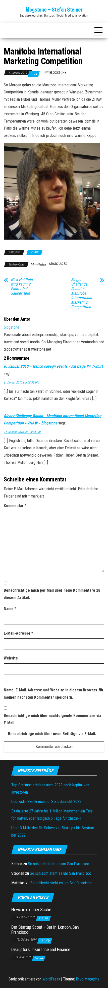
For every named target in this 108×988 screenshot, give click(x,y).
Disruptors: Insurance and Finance (40, 949)
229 (41, 918)
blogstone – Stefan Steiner (54, 10)
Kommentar (15, 505)
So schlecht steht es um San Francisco (58, 863)
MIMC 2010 (58, 263)
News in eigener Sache (31, 909)
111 (42, 940)
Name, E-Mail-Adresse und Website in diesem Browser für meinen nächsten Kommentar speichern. (53, 694)
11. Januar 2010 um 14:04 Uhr (22, 432)
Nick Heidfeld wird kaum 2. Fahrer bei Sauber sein (22, 287)
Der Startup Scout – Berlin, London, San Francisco (45, 929)
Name (10, 608)
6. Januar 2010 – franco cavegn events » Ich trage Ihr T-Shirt (53, 366)
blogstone (57, 73)
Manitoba (38, 264)
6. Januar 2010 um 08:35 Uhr (21, 382)
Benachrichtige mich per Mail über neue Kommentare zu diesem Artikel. (52, 594)
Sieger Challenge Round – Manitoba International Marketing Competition (81, 293)
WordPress (51, 979)
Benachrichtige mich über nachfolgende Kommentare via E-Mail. (52, 719)
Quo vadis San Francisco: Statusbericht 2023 (46, 801)
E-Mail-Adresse (18, 633)
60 (36, 958)
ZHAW (34, 252)
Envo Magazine (87, 979)
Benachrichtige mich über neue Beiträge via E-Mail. (52, 733)
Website (11, 658)
